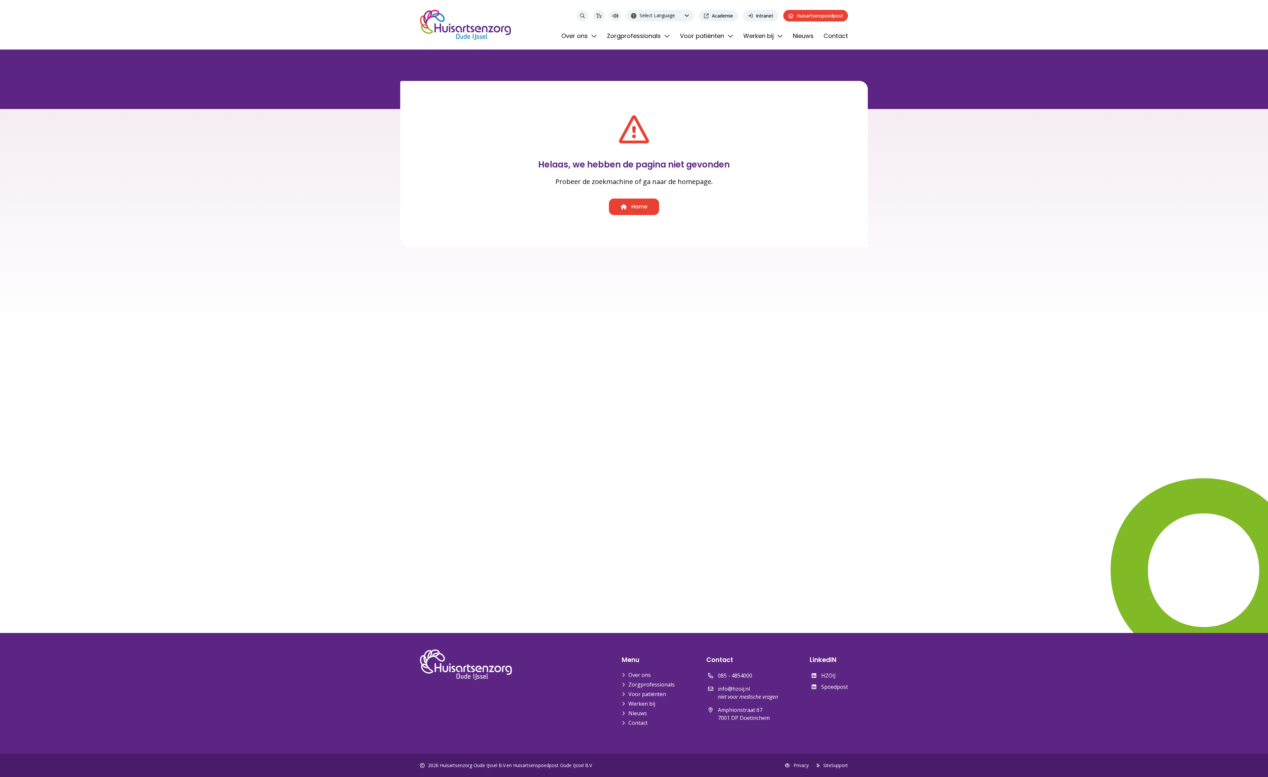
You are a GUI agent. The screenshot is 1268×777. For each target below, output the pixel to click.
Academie (722, 16)
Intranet (764, 16)
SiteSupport (835, 765)
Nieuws (637, 713)
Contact (638, 722)
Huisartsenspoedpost (820, 16)
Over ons (639, 675)
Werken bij (641, 703)
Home (638, 206)
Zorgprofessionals (651, 684)
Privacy (801, 765)
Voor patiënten (647, 694)
